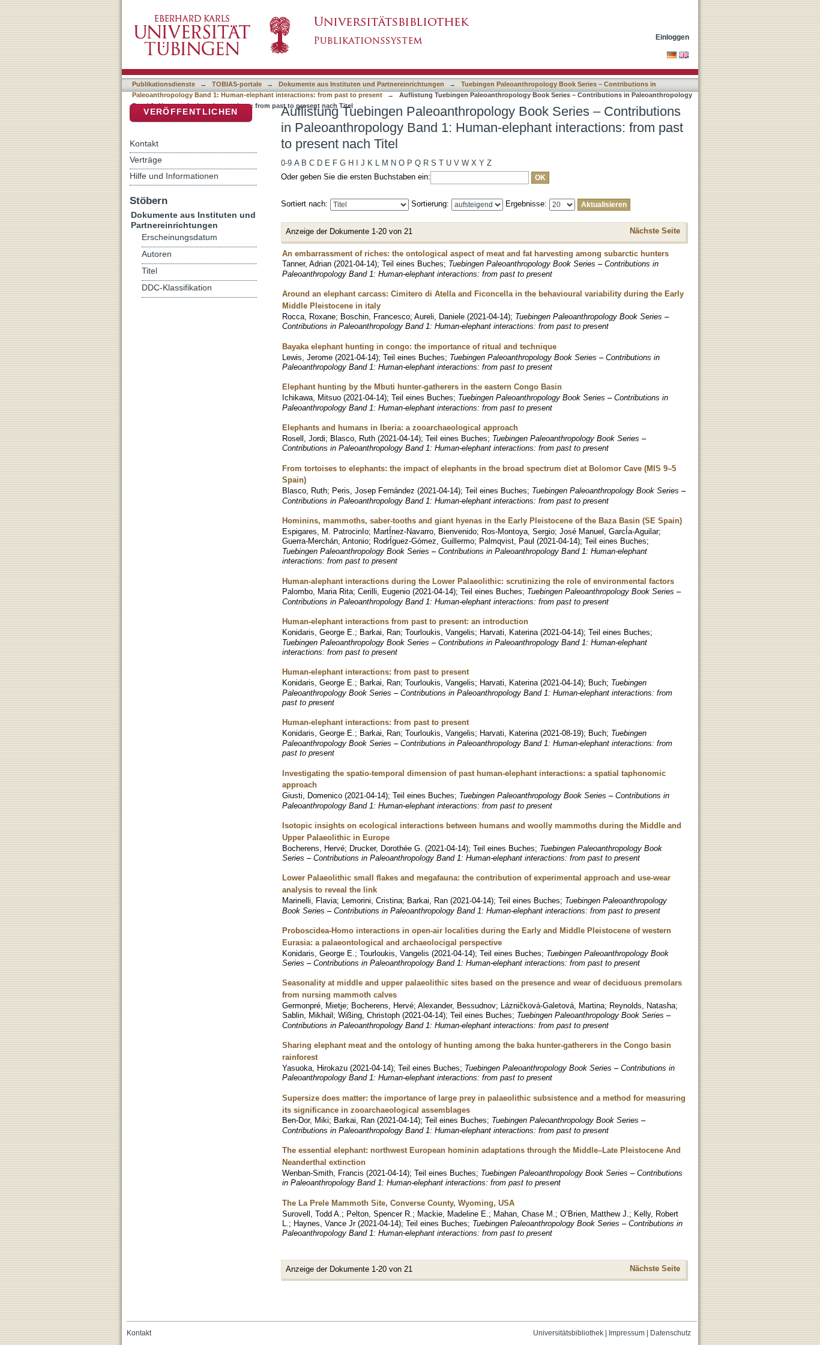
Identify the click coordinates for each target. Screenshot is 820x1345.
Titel (149, 270)
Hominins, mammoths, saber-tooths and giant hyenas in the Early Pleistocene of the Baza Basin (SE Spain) (482, 520)
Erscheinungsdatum (179, 237)
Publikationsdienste (163, 84)
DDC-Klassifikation (177, 287)
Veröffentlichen (190, 111)
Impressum (627, 1333)
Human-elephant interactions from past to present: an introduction (405, 621)
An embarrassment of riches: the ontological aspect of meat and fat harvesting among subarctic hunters (475, 253)
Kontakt (144, 143)
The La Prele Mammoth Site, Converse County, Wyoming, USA (398, 1203)
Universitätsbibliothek (568, 1333)
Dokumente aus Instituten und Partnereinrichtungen (361, 84)
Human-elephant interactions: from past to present (375, 671)
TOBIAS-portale (237, 84)
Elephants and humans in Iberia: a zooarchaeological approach (400, 427)
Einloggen (672, 37)
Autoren (157, 254)
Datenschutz (670, 1333)
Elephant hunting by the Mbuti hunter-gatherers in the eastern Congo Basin (422, 386)
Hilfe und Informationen (174, 176)
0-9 (286, 162)
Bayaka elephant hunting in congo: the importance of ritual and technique (419, 346)
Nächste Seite (655, 230)
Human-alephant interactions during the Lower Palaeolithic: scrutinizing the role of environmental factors (478, 581)
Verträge (146, 159)
